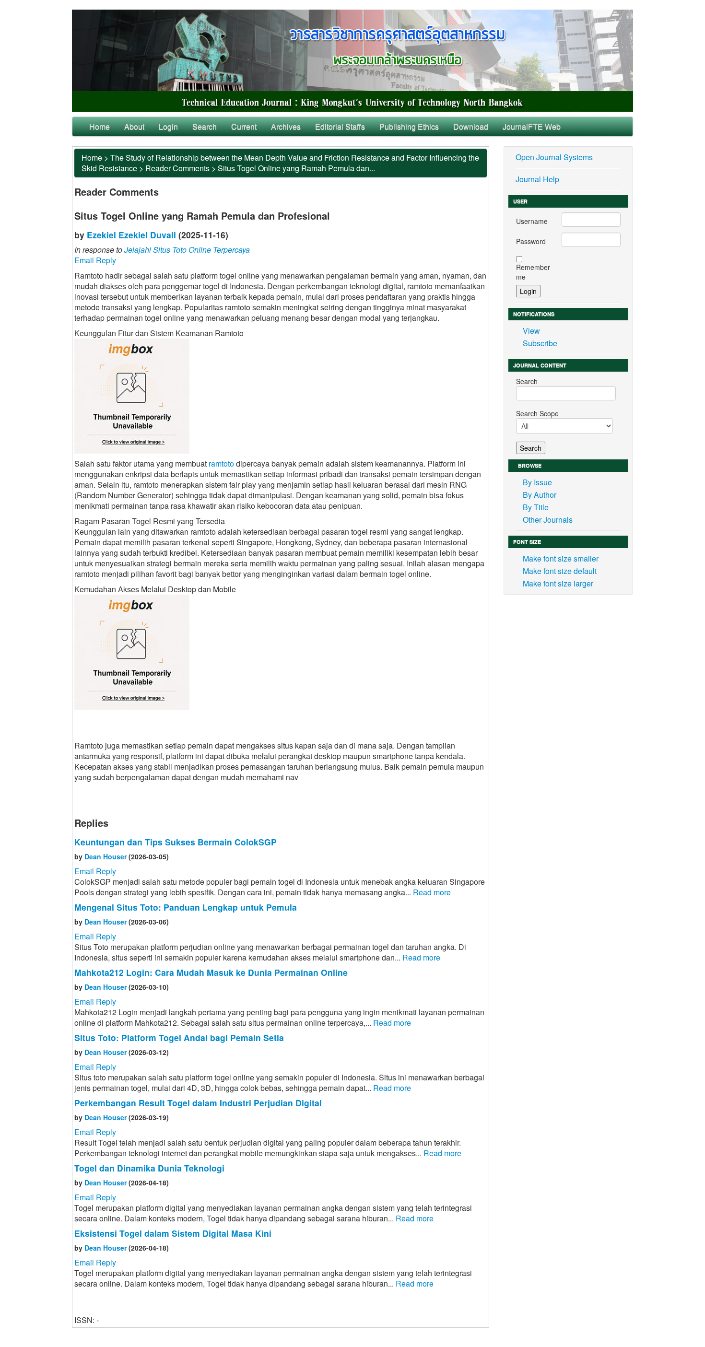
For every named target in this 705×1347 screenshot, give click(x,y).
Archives (286, 126)
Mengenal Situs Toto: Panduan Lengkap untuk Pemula (185, 907)
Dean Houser (105, 856)
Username (532, 221)
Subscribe (540, 343)
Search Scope (537, 413)
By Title (536, 507)
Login (168, 126)
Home (99, 126)
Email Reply (95, 260)
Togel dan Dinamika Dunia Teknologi (149, 1168)
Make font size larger (558, 583)
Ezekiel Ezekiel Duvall (131, 235)
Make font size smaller (561, 558)
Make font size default (560, 570)
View (531, 330)
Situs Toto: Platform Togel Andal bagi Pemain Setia (179, 1037)
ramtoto (221, 463)
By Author (539, 494)
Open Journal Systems (554, 157)
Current (244, 126)
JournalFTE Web (532, 126)
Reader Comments (177, 168)
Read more (432, 892)
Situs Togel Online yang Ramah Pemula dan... (296, 168)
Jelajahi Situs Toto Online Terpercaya (187, 249)
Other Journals (548, 519)
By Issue (537, 482)
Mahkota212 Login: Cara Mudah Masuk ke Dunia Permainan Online (211, 972)
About (134, 126)
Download (470, 126)
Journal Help (537, 179)
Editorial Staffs (340, 126)
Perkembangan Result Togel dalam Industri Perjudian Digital (198, 1103)
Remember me (533, 271)
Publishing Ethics (409, 126)
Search (204, 126)
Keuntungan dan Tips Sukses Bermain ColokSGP (175, 842)
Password (531, 241)
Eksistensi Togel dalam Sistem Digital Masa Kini (172, 1233)
